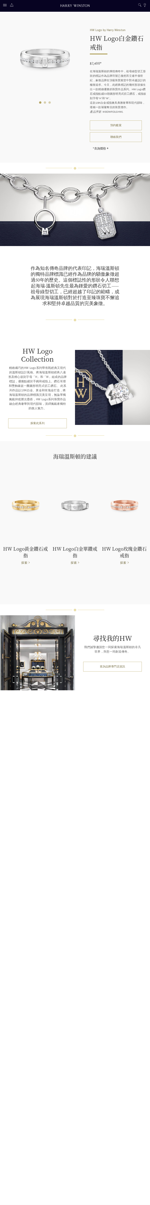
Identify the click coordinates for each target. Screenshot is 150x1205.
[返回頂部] (143, 1198)
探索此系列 (37, 423)
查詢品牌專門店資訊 (112, 666)
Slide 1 (45, 102)
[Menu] (6, 5)
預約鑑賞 (116, 125)
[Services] (13, 5)
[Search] (139, 5)
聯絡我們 (116, 137)
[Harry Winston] (75, 6)
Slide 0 (40, 102)
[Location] (144, 5)
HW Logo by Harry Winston (107, 30)
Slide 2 (49, 102)
